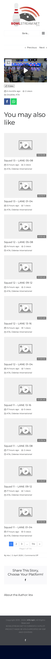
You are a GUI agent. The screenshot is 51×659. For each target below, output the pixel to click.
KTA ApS (31, 620)
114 (33, 544)
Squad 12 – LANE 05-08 (18, 242)
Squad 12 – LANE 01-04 (18, 364)
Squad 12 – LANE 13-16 (18, 323)
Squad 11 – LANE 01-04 (18, 527)
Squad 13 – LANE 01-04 (18, 201)
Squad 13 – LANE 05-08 (18, 160)
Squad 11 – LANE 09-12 (18, 486)
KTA (18, 94)
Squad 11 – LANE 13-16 (17, 405)
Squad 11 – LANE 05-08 (18, 445)
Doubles (11, 94)
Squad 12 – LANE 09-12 (18, 282)
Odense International (21, 169)
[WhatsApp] (14, 101)
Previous (32, 47)
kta (8, 555)
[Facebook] (7, 101)
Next (42, 47)
